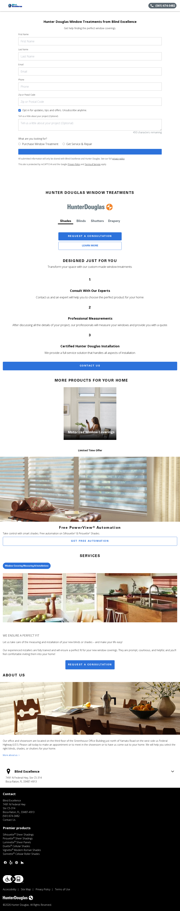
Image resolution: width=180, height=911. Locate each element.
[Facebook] (5, 862)
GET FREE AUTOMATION (90, 541)
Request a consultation (90, 665)
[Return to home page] (18, 5)
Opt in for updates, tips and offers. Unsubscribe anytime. (54, 110)
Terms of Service (93, 164)
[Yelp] (10, 862)
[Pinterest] (16, 862)
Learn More (90, 246)
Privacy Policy (74, 164)
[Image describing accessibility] (13, 879)
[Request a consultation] (90, 152)
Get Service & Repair (79, 144)
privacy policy (118, 158)
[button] (4, 6)
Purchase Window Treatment (40, 144)
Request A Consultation (90, 236)
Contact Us (90, 366)
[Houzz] (22, 862)
